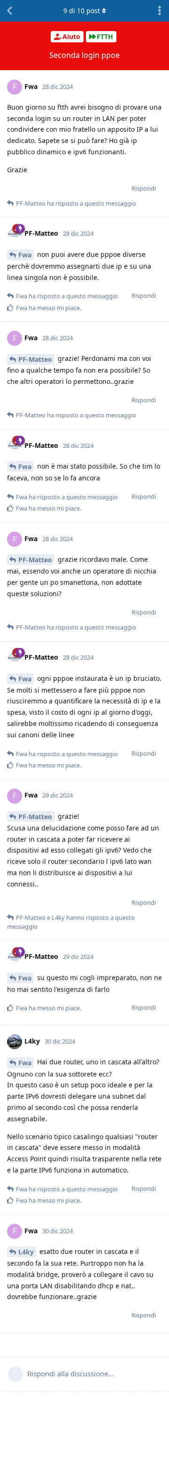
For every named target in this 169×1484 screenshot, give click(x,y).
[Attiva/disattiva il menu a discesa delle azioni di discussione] (159, 11)
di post (81, 10)
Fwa (24, 254)
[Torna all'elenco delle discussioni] (9, 11)
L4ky (26, 1251)
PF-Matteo (35, 359)
